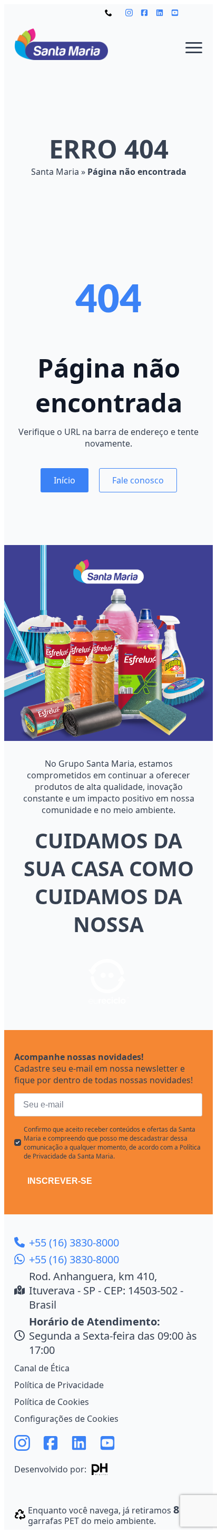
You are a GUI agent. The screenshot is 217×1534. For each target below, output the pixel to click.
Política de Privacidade (59, 1385)
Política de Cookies (51, 1402)
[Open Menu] (193, 47)
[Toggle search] (195, 12)
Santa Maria (55, 171)
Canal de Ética (42, 1368)
